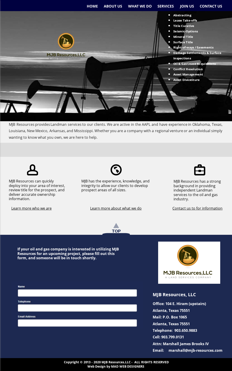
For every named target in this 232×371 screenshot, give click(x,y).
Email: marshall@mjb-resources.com (187, 350)
